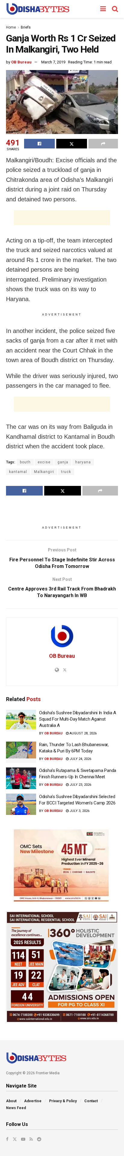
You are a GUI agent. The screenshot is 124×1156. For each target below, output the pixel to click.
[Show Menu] (103, 9)
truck (66, 472)
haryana (83, 462)
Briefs (26, 27)
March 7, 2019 (53, 62)
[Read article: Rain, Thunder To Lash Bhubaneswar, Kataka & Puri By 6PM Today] (21, 752)
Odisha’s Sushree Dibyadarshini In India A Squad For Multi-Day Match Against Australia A (77, 719)
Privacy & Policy (63, 1101)
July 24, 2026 (80, 759)
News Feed (16, 1108)
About (11, 1101)
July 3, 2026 (79, 811)
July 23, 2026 (80, 785)
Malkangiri (44, 472)
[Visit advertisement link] (62, 865)
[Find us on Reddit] (39, 1139)
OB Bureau (21, 62)
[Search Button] (115, 9)
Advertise (33, 1101)
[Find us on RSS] (31, 1139)
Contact (91, 1101)
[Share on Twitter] (71, 143)
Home (11, 27)
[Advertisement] (62, 217)
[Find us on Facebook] (7, 1139)
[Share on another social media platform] (103, 143)
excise (44, 462)
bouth (25, 462)
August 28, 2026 (83, 733)
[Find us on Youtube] (23, 1139)
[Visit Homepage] (38, 9)
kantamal (18, 472)
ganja (62, 462)
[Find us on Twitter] (15, 1139)
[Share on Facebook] (39, 143)
